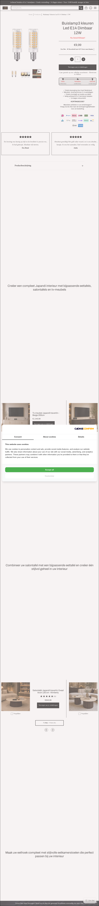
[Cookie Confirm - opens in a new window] (84, 429)
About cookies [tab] (49, 437)
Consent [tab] (18, 437)
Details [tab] (81, 437)
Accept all (49, 470)
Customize (49, 476)
